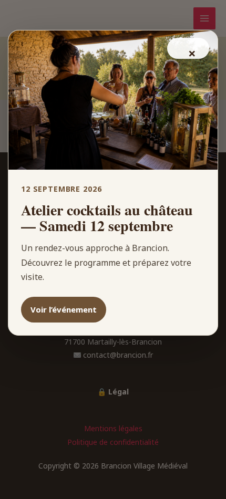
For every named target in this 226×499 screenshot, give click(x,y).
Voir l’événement (63, 309)
